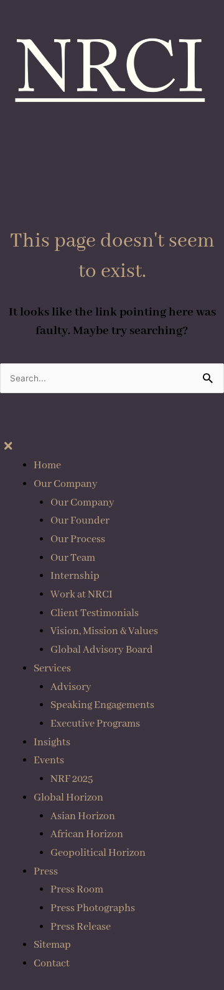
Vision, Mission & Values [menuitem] (104, 631)
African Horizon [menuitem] (86, 834)
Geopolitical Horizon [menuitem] (98, 853)
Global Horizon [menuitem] (68, 797)
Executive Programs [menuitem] (95, 723)
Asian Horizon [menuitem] (82, 816)
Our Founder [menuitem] (80, 520)
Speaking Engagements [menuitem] (102, 705)
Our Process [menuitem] (77, 539)
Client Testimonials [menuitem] (94, 613)
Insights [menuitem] (52, 742)
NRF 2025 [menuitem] (71, 779)
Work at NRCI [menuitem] (81, 594)
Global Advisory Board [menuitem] (101, 649)
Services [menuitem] (52, 668)
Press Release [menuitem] (80, 926)
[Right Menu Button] (8, 446)
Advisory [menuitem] (70, 687)
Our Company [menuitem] (66, 484)
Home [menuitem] (47, 465)
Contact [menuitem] (52, 963)
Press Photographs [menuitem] (92, 908)
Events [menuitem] (49, 760)
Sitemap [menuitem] (52, 944)
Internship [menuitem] (75, 576)
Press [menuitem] (46, 871)
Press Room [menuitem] (76, 889)
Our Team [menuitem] (72, 558)
